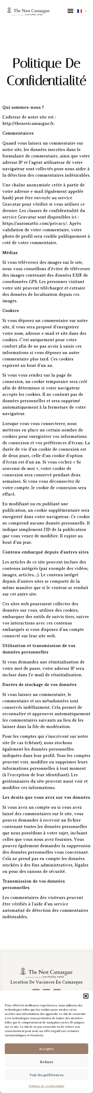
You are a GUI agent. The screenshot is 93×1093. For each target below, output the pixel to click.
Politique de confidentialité (46, 1086)
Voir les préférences (46, 1075)
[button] (85, 996)
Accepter (46, 1049)
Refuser (46, 1062)
